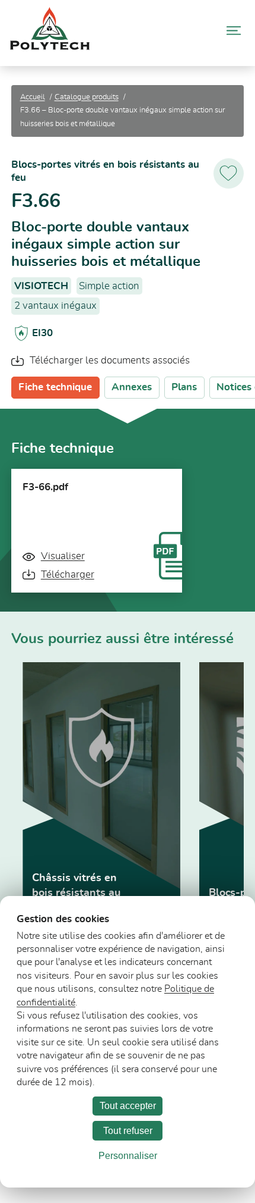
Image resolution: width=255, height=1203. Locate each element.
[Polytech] (50, 47)
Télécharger (67, 574)
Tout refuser (127, 1131)
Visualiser (62, 556)
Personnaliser (127, 1156)
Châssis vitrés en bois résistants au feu (76, 893)
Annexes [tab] (131, 387)
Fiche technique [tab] (55, 387)
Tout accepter (128, 1106)
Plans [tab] (184, 387)
